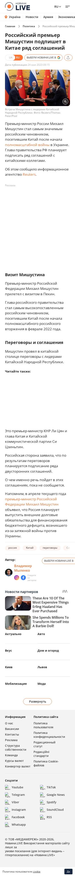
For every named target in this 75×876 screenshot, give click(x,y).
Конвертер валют (17, 766)
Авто (41, 634)
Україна (14, 17)
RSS (49, 817)
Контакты (12, 734)
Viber (15, 802)
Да (68, 871)
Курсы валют (14, 761)
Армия (48, 17)
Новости (32, 17)
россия (12, 547)
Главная (10, 26)
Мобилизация (16, 684)
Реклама (11, 740)
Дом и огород (48, 650)
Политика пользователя (43, 725)
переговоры (50, 547)
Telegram (18, 795)
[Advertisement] (37, 226)
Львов (42, 667)
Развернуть (37, 701)
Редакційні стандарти (41, 754)
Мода (42, 684)
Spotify (51, 802)
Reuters (29, 174)
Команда (11, 755)
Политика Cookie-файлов (46, 763)
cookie (36, 871)
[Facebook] (23, 577)
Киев (8, 667)
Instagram (19, 810)
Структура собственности (15, 747)
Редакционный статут (44, 744)
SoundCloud (55, 810)
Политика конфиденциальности (49, 735)
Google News (56, 795)
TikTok (51, 787)
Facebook (18, 817)
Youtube (17, 787)
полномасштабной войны (27, 144)
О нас (9, 723)
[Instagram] (16, 577)
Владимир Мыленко (23, 568)
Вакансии (12, 729)
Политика (29, 26)
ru (56, 6)
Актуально (13, 634)
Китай (30, 547)
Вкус (8, 650)
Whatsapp (19, 824)
